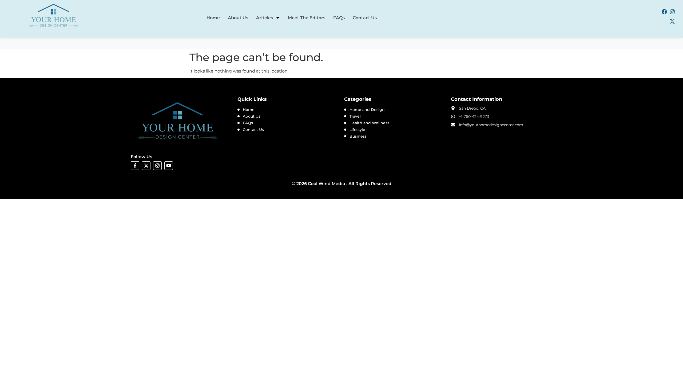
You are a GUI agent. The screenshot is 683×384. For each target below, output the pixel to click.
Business (358, 136)
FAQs (339, 17)
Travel (355, 116)
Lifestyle (357, 129)
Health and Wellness (369, 123)
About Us (238, 17)
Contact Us (365, 17)
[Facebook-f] (135, 165)
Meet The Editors (306, 17)
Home (213, 17)
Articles (264, 17)
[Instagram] (672, 11)
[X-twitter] (672, 21)
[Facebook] (664, 11)
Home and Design (367, 109)
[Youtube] (168, 165)
